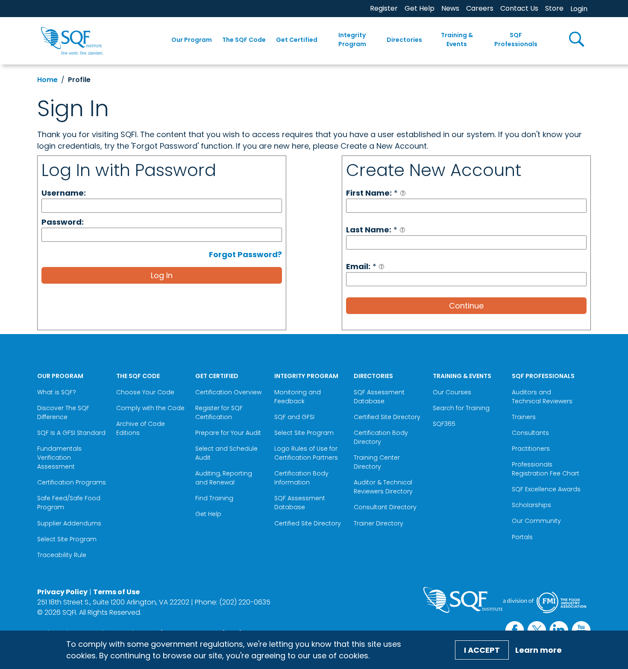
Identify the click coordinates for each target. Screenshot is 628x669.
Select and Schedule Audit (226, 453)
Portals (522, 537)
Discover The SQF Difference (63, 412)
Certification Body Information (301, 478)
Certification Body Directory (381, 437)
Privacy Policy (62, 592)
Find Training (214, 498)
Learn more (538, 650)
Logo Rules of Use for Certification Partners (306, 453)
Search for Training (461, 408)
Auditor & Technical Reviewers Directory (384, 487)
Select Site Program (67, 539)
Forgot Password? (245, 254)
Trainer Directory (378, 523)
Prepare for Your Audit (228, 432)
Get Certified (296, 39)
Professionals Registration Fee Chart (545, 469)
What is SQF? (56, 392)
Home (47, 80)
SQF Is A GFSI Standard (71, 432)
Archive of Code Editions (140, 428)
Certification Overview (228, 392)
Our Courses (452, 392)
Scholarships (531, 505)
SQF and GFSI (294, 417)
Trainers (524, 417)
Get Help (419, 8)
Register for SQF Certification (219, 412)
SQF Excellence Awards (546, 489)
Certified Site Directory (308, 523)
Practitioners (531, 448)
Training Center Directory (377, 462)
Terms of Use (116, 592)
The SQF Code (244, 39)
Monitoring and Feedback (297, 396)
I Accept (482, 650)
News (450, 8)
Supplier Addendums (69, 523)
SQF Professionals (515, 39)
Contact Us (519, 8)
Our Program (191, 39)
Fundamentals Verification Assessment (59, 457)
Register (384, 8)
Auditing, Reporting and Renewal (223, 478)
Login (578, 9)
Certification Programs (71, 482)
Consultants (530, 432)
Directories (404, 39)
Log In (162, 275)
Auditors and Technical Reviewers (542, 396)
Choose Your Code (145, 392)
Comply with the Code (150, 408)
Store (554, 8)
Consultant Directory (385, 507)
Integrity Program (352, 39)
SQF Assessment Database (299, 502)
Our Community (536, 520)
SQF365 (444, 424)
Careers (479, 8)
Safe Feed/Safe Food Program (68, 502)
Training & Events (457, 39)
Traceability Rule (61, 555)
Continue (466, 305)
